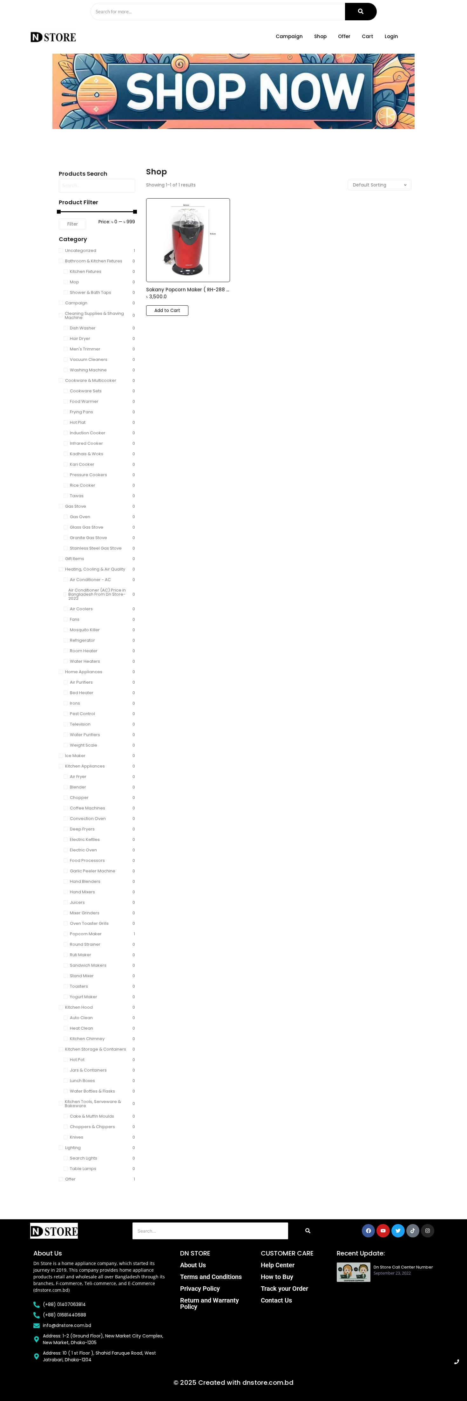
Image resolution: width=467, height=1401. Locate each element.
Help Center (277, 1265)
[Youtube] (383, 1230)
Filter (72, 224)
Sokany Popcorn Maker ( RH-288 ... (187, 290)
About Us (193, 1265)
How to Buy (277, 1277)
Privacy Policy (200, 1288)
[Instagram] (427, 1230)
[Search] (361, 11)
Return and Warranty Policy (209, 1303)
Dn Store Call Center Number (403, 1267)
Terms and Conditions (211, 1277)
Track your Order (284, 1288)
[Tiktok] (413, 1230)
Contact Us (276, 1300)
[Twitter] (398, 1230)
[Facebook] (368, 1230)
